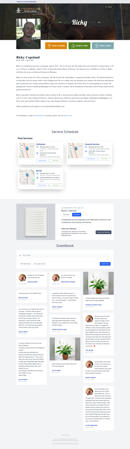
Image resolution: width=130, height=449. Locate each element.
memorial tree (39, 115)
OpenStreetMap (67, 443)
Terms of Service (70, 440)
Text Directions (42, 160)
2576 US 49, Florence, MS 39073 (50, 157)
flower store (68, 115)
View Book (66, 214)
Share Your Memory (103, 232)
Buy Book (77, 214)
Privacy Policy (59, 440)
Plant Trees (56, 160)
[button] (27, 149)
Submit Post (105, 264)
